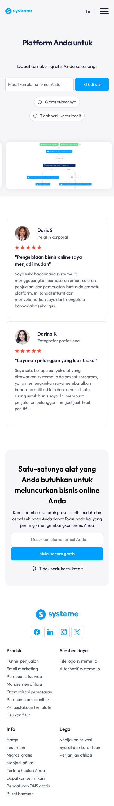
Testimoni (16, 747)
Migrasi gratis (19, 755)
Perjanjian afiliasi (76, 755)
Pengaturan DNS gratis (28, 785)
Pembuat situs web (24, 676)
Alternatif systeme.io (80, 668)
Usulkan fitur (18, 715)
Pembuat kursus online (28, 699)
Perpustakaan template (29, 707)
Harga (12, 739)
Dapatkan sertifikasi (26, 778)
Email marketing (22, 668)
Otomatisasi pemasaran (29, 691)
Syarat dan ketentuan (80, 747)
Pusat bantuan (20, 793)
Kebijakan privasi (76, 739)
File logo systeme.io (78, 661)
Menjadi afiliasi (21, 762)
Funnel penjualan (23, 661)
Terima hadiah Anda (26, 770)
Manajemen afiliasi (24, 684)
